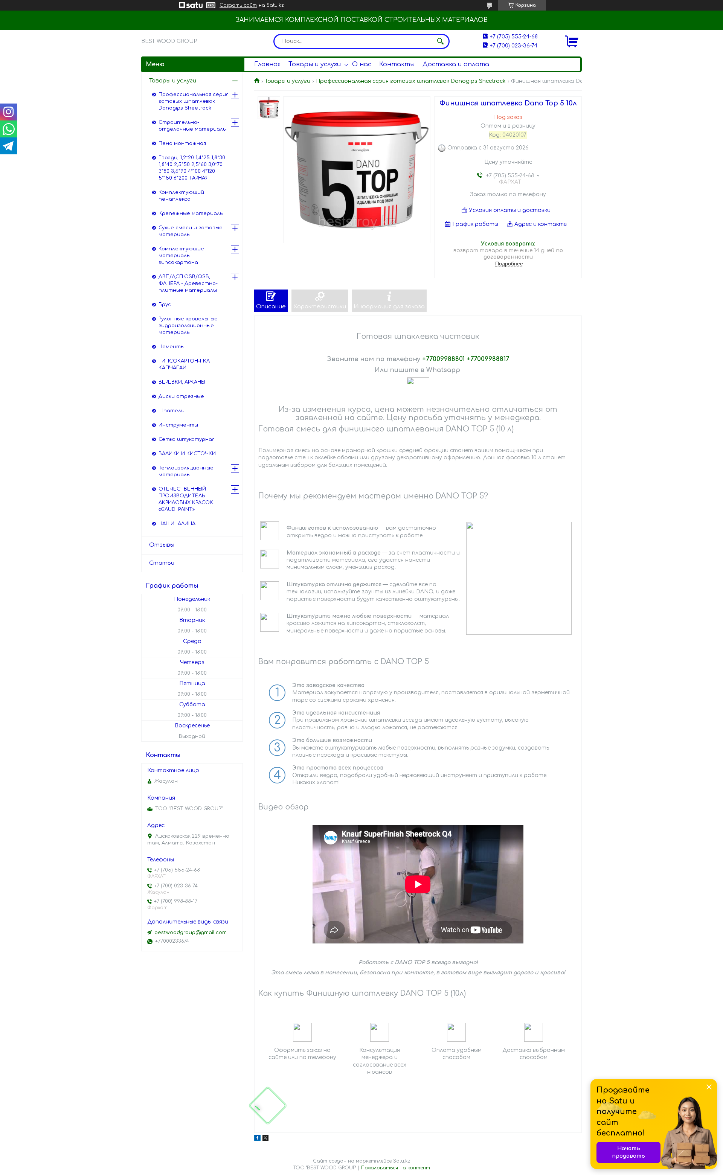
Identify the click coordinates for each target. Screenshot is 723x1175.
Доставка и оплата (456, 64)
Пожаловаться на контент (395, 1167)
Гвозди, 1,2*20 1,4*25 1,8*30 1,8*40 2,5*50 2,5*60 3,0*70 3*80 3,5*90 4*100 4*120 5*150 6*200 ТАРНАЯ (192, 168)
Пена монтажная (182, 143)
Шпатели (172, 410)
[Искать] (440, 41)
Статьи (161, 563)
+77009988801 (443, 359)
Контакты (397, 64)
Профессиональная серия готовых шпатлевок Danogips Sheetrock (411, 81)
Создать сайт (238, 5)
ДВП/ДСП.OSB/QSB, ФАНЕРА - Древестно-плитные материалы (188, 283)
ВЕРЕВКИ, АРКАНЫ (182, 382)
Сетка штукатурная (187, 439)
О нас (361, 64)
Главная (267, 64)
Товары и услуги (314, 64)
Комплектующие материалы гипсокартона (181, 255)
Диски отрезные (181, 396)
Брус (165, 304)
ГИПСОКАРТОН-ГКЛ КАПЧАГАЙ (184, 364)
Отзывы (161, 545)
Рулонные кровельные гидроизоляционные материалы (188, 325)
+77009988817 (488, 359)
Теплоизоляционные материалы (186, 471)
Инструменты (178, 425)
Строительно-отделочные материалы (193, 126)
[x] (265, 1139)
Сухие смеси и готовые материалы (191, 231)
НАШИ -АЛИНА (177, 523)
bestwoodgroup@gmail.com (190, 932)
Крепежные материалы (191, 213)
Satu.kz (401, 1161)
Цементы (172, 346)
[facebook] (257, 1139)
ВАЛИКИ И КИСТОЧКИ (187, 453)
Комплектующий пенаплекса (181, 196)
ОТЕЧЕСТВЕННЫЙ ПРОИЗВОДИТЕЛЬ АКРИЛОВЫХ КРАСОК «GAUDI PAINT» (186, 499)
